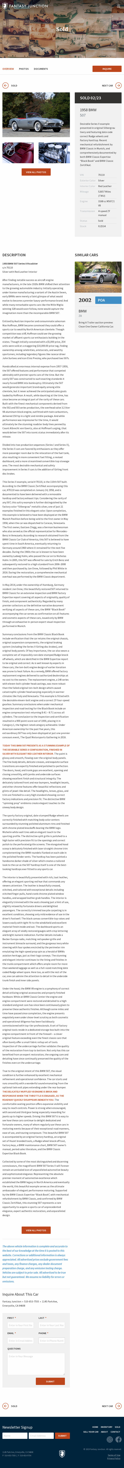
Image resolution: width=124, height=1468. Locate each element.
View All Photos (36, 172)
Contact (115, 1431)
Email (10, 1333)
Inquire (107, 68)
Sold (9, 85)
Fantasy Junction (25, 6)
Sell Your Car (90, 1431)
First (10, 1317)
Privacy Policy (113, 1458)
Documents (41, 68)
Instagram (110, 1439)
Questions (14, 1348)
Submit (50, 1381)
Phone (42, 1333)
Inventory (106, 1427)
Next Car (107, 85)
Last (41, 1317)
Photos (24, 68)
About (104, 1431)
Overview (8, 68)
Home (95, 1427)
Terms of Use (114, 1455)
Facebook (118, 1439)
